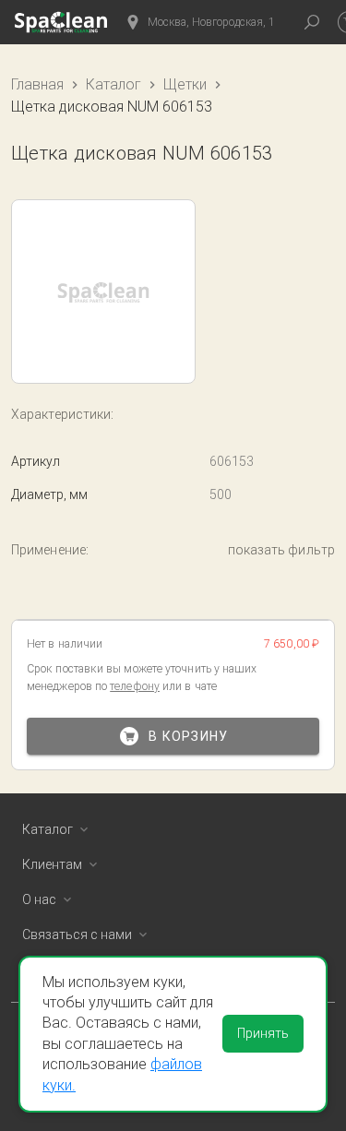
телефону (135, 686)
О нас (39, 899)
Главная (37, 84)
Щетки (185, 84)
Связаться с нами (77, 934)
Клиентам (52, 864)
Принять (263, 1033)
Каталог (113, 84)
